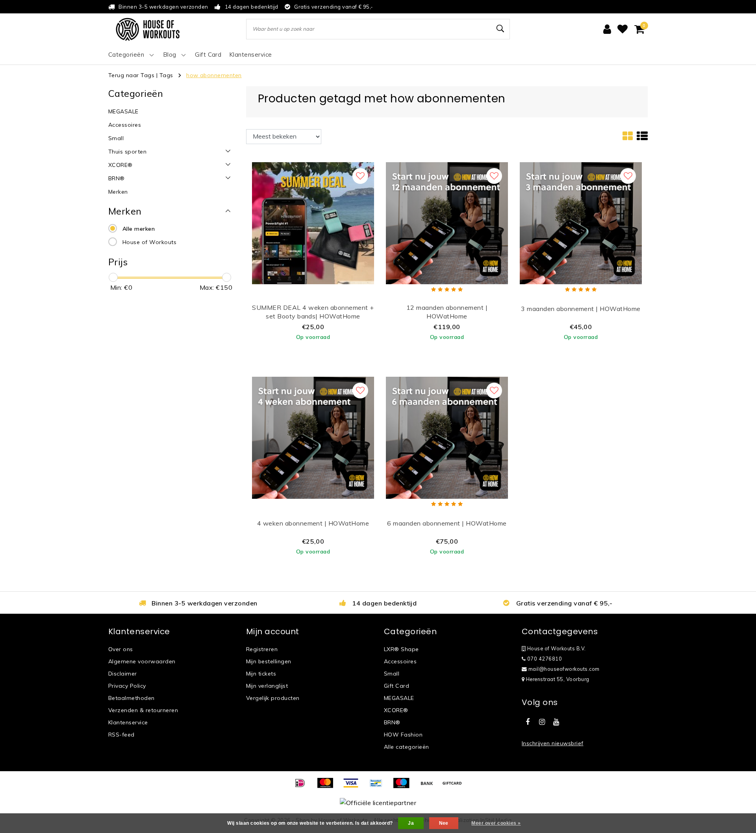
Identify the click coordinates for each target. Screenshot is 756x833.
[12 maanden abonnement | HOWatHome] (447, 222)
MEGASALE (399, 698)
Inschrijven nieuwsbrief (553, 743)
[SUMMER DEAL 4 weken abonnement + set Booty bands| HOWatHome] (313, 222)
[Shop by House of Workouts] (147, 29)
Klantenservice (128, 722)
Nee (443, 823)
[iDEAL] (302, 786)
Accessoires (400, 661)
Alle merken (138, 228)
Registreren (262, 649)
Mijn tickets (261, 673)
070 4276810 (544, 658)
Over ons (120, 649)
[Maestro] (404, 786)
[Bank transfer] (429, 786)
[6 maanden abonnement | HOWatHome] (447, 437)
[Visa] (353, 786)
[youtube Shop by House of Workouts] (556, 722)
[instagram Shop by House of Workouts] (542, 722)
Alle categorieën (406, 746)
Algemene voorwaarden (142, 661)
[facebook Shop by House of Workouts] (528, 722)
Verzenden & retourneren (143, 710)
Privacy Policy (127, 685)
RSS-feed (121, 734)
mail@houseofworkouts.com (564, 669)
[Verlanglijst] (622, 29)
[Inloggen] (607, 29)
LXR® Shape (401, 649)
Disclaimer (122, 673)
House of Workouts (149, 242)
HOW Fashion (403, 734)
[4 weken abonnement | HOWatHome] (313, 437)
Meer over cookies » (496, 823)
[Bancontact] (378, 786)
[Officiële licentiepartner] (378, 802)
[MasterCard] (328, 786)
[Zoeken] (500, 29)
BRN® (392, 722)
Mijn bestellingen (268, 661)
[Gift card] (454, 786)
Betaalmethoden (131, 698)
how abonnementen (214, 75)
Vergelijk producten (273, 698)
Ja (411, 823)
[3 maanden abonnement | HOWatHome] (581, 222)
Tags (166, 75)
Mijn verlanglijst (267, 685)
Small (391, 673)
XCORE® (396, 710)
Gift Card (396, 685)
